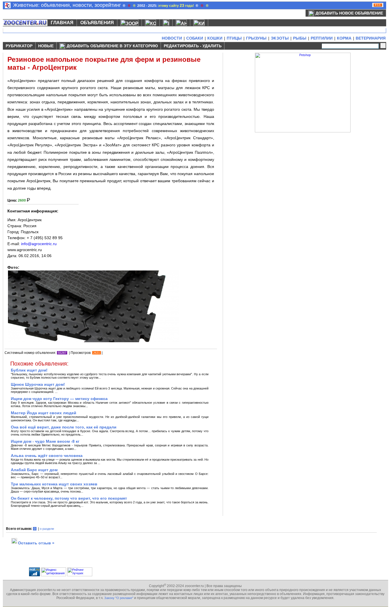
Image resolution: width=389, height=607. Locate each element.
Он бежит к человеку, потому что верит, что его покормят (69, 498)
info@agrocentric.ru (39, 243)
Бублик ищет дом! (29, 370)
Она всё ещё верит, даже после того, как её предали (63, 427)
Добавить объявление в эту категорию (112, 46)
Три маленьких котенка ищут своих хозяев (54, 484)
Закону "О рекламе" (118, 598)
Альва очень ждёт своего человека (47, 455)
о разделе (47, 528)
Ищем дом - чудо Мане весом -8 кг (45, 441)
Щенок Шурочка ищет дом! (38, 384)
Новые (46, 46)
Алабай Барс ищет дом (34, 469)
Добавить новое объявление (349, 13)
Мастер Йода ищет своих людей (43, 413)
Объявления (97, 22)
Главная (62, 22)
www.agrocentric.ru (24, 249)
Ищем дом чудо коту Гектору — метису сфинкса (59, 398)
